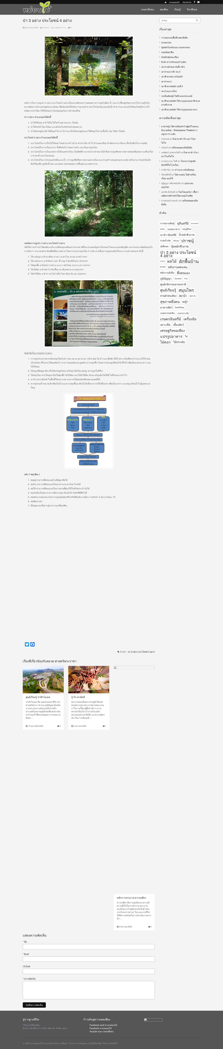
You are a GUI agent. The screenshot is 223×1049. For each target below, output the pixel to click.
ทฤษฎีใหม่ (186, 229)
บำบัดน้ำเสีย (165, 240)
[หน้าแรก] (165, 2)
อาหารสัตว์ (166, 307)
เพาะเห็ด (165, 325)
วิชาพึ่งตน (192, 9)
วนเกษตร (177, 278)
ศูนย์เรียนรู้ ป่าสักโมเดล (38, 697)
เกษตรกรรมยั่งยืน (167, 313)
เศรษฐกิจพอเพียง (172, 330)
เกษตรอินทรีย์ (170, 318)
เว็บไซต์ (26, 966)
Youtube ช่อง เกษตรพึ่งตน (102, 1031)
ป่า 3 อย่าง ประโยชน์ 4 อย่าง (141, 651)
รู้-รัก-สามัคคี (78, 697)
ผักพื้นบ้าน (189, 261)
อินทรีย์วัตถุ (179, 307)
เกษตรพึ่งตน (147, 9)
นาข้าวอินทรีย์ (168, 235)
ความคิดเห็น (29, 978)
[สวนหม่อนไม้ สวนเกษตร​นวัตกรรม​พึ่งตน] (37, 2)
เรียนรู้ (177, 9)
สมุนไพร (186, 289)
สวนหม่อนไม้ (174, 2)
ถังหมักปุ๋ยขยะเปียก (170, 57)
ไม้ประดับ (179, 342)
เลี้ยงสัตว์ (178, 325)
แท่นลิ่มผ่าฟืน (167, 52)
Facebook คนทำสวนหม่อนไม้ (103, 1025)
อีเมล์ (26, 954)
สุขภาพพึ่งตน (170, 301)
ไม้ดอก (165, 341)
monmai (45, 27)
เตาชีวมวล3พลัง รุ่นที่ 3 (172, 86)
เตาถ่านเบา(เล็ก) (169, 91)
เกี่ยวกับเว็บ (186, 2)
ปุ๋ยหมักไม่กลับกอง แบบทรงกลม (175, 47)
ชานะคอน (194, 223)
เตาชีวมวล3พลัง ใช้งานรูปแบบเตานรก (179, 109)
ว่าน (185, 278)
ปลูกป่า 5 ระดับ (168, 133)
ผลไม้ (172, 261)
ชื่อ (25, 941)
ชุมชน (162, 229)
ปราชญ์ (187, 240)
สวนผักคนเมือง (168, 295)
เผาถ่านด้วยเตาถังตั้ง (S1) (173, 66)
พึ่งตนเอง (183, 272)
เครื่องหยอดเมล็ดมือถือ (181, 147)
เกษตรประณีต (183, 313)
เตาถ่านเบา (166, 81)
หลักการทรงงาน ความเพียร (131, 897)
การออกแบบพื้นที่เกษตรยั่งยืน (174, 37)
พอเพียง (164, 9)
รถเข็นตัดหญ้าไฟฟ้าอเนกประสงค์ (176, 95)
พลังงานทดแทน (177, 267)
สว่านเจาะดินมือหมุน (184, 169)
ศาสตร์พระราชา (59, 27)
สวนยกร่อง (166, 42)
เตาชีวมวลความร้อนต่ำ (172, 76)
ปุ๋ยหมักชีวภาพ (179, 246)
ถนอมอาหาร (173, 229)
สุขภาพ (192, 295)
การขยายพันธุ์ (167, 223)
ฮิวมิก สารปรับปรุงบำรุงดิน (173, 61)
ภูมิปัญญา (166, 278)
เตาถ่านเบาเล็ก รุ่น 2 (170, 71)
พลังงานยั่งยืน (167, 272)
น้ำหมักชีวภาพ (186, 235)
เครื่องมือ (190, 318)
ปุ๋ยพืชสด (164, 246)
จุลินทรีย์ (183, 223)
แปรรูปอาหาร (171, 336)
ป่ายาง (162, 261)
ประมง (176, 240)
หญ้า (185, 301)
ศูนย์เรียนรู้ (168, 289)
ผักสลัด (163, 267)
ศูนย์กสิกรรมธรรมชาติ (173, 284)
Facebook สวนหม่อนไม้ (101, 1028)
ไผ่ (186, 336)
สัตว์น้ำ (183, 296)
